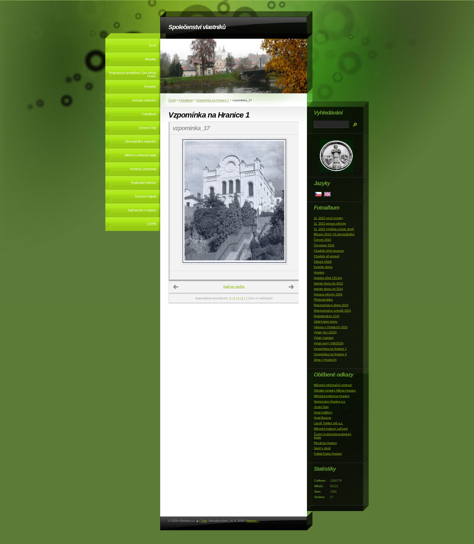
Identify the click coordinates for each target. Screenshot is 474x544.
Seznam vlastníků (144, 100)
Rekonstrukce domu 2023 (331, 305)
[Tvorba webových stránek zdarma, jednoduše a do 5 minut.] (197, 521)
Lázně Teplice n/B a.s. (328, 423)
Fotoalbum (149, 114)
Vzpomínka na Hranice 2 (330, 354)
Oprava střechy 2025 (328, 294)
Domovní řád (147, 127)
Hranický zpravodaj (143, 169)
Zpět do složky (234, 286)
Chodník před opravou (329, 250)
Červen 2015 (322, 239)
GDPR (151, 223)
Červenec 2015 (324, 245)
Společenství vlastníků (196, 27)
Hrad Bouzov (322, 417)
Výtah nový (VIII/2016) (329, 343)
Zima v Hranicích (325, 359)
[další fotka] (289, 203)
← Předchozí (176, 287)
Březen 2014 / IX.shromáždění (334, 234)
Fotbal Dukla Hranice (328, 453)
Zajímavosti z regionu (142, 210)
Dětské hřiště (323, 261)
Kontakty (150, 86)
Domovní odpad (145, 196)
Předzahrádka (323, 299)
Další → (291, 287)
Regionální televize (143, 182)
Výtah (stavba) (324, 337)
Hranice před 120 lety (328, 278)
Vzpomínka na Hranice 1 (212, 100)
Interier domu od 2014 (328, 289)
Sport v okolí (322, 448)
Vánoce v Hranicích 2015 (331, 327)
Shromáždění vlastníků (140, 141)
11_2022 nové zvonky (328, 218)
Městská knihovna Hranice (331, 396)
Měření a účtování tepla (140, 155)
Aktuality (150, 59)
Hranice (319, 272)
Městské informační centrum (333, 385)
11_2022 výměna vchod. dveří (334, 229)
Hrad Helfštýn (323, 412)
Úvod (152, 45)
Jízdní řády (321, 407)
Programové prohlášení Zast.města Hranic (132, 74)
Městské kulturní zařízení (331, 428)
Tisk (204, 520)
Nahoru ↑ (253, 520)
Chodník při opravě (326, 256)
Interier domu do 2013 (328, 283)
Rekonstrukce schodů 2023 (332, 310)
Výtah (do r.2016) (325, 332)
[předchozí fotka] (179, 203)
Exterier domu (323, 267)
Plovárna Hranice (325, 443)
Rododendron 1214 (326, 316)
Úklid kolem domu (325, 321)
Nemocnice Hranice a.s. (330, 401)
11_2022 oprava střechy (330, 223)
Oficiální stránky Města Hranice (335, 390)
